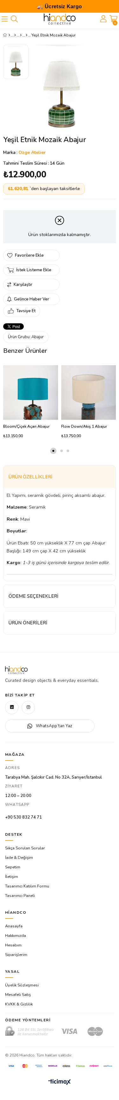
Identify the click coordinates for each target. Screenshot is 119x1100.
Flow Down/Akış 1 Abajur (84, 426)
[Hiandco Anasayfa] (16, 670)
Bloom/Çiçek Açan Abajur (26, 426)
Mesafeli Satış (18, 995)
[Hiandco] (60, 19)
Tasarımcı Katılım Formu (27, 886)
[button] (53, 451)
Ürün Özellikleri (30, 477)
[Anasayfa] (9, 35)
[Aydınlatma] (21, 35)
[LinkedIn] (11, 707)
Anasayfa (14, 926)
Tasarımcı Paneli (20, 896)
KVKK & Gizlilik (19, 1004)
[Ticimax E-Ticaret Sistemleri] (59, 1082)
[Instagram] (28, 707)
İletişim (11, 876)
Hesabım (13, 945)
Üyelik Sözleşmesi (22, 985)
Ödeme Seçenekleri (33, 596)
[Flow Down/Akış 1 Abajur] (89, 393)
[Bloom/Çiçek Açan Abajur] (31, 393)
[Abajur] (26, 35)
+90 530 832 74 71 (23, 817)
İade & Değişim (19, 857)
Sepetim (12, 867)
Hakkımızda (15, 936)
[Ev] (15, 35)
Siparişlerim (16, 955)
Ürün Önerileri (28, 623)
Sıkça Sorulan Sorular (25, 848)
